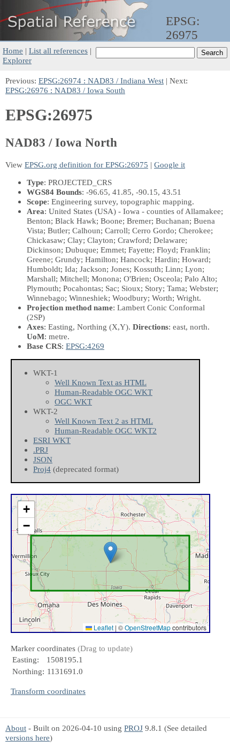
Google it (169, 164)
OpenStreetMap (148, 627)
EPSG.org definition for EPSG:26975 (86, 164)
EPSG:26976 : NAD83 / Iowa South (65, 90)
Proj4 (42, 469)
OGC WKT (73, 401)
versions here (27, 737)
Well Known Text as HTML (101, 382)
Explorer (17, 60)
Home (13, 50)
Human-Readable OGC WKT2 (106, 430)
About (15, 727)
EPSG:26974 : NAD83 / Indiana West (101, 80)
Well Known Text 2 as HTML (104, 420)
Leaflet (102, 627)
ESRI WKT (52, 440)
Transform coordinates (48, 691)
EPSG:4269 (85, 345)
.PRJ (40, 449)
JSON (42, 459)
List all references (58, 50)
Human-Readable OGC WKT (103, 391)
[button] (110, 552)
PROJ (133, 727)
